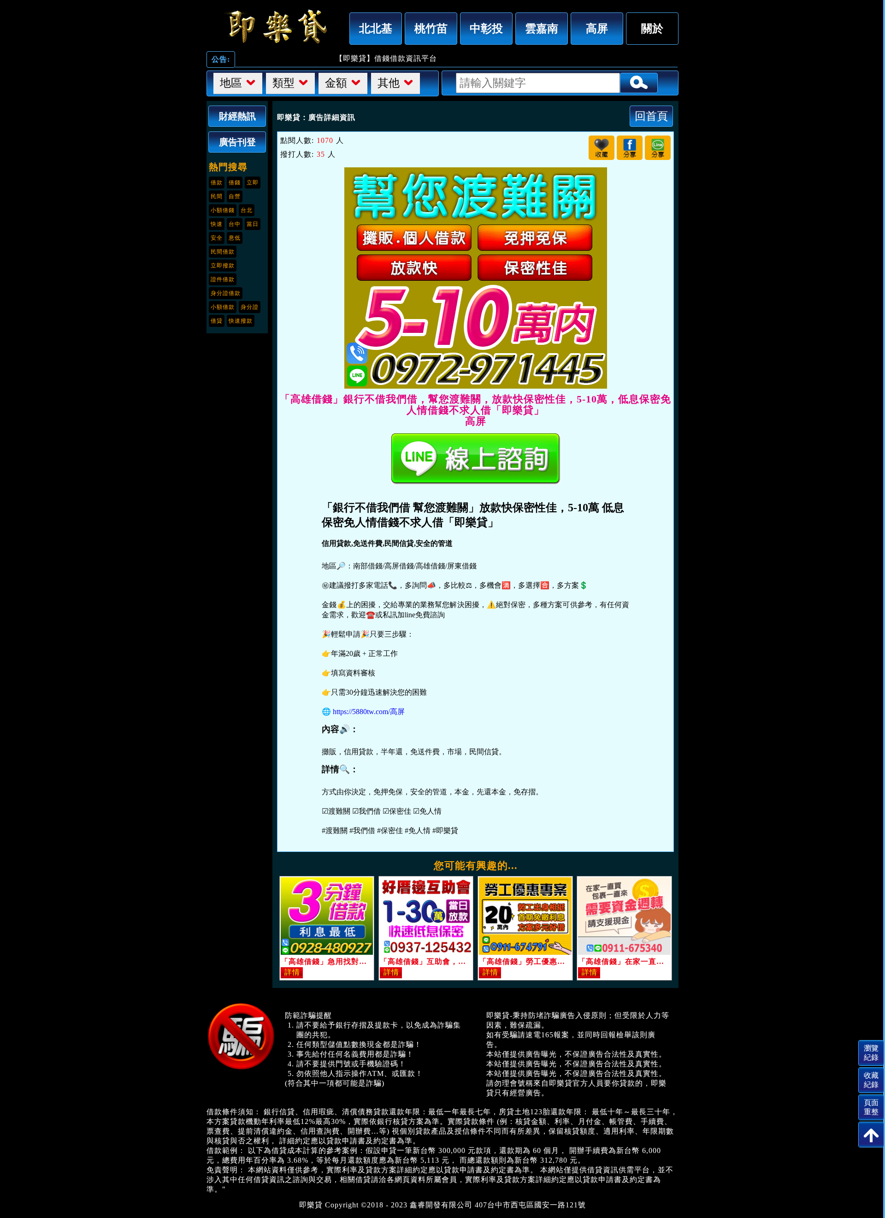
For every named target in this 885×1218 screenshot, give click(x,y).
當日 (253, 224)
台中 (235, 224)
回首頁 (651, 116)
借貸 (217, 321)
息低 (235, 238)
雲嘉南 (541, 28)
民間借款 (223, 251)
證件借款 (223, 279)
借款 (217, 182)
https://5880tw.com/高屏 (369, 711)
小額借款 (223, 307)
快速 (217, 224)
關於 (652, 28)
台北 (247, 210)
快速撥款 (241, 321)
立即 (253, 182)
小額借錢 (223, 210)
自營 (235, 196)
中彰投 (486, 28)
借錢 (235, 182)
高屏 (597, 28)
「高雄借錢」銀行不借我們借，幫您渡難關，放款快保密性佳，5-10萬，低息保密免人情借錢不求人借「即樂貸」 (275, 26)
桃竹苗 (431, 28)
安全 (217, 238)
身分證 (250, 307)
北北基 (375, 28)
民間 (217, 196)
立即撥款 (223, 265)
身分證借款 (226, 293)
